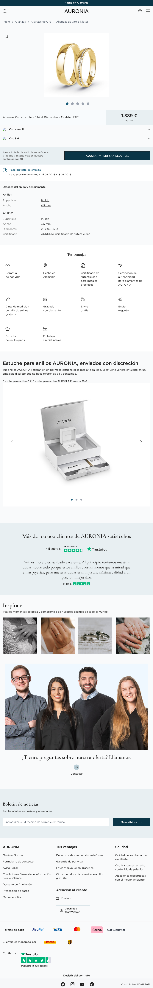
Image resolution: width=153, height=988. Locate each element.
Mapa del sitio (12, 897)
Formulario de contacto (18, 861)
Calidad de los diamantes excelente (131, 857)
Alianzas (20, 21)
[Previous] (12, 442)
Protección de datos (16, 890)
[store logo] (76, 12)
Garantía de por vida (69, 861)
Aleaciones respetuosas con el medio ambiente (130, 877)
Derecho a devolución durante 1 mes (79, 855)
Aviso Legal (10, 868)
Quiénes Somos (13, 855)
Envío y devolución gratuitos (74, 868)
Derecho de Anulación (17, 884)
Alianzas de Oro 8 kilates (72, 21)
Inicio (6, 21)
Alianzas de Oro (41, 21)
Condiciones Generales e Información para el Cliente (27, 876)
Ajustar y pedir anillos (104, 155)
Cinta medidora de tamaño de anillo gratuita (79, 876)
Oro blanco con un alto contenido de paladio (130, 867)
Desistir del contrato (76, 975)
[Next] (141, 442)
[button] (6, 36)
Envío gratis (76, 2)
